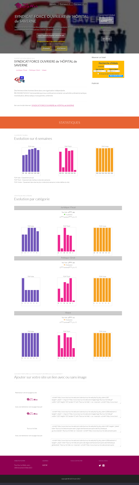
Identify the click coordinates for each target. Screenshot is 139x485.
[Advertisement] (107, 100)
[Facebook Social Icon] (104, 465)
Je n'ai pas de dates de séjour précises (109, 74)
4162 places (61, 48)
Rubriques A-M (65, 4)
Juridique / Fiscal (21, 70)
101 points (106, 39)
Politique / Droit (34, 70)
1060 (106, 20)
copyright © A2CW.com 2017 (70, 479)
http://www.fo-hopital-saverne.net (51, 35)
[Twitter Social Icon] (100, 465)
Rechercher (116, 76)
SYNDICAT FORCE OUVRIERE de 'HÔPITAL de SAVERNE (53, 105)
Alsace (44, 70)
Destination (101, 66)
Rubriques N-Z (79, 4)
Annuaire (53, 4)
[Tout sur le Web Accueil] (27, 5)
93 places (46, 48)
